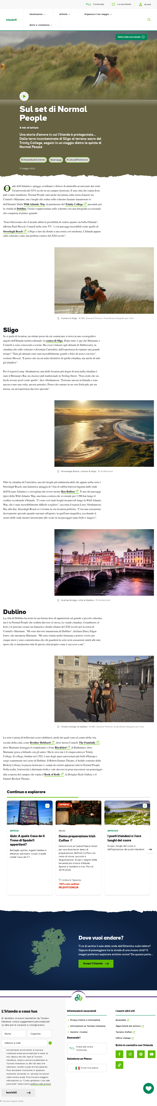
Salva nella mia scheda (129, 37)
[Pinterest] (141, 1054)
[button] (48, 805)
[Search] (147, 19)
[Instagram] (130, 1054)
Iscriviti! (11, 1092)
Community (98, 4)
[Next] (149, 849)
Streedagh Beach (13, 231)
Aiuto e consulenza (40, 25)
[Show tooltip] (50, 1043)
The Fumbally (87, 742)
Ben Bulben (68, 491)
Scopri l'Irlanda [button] (93, 963)
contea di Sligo (54, 340)
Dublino (21, 209)
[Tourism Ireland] (14, 19)
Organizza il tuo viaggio (96, 14)
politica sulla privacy (41, 1084)
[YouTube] (151, 1054)
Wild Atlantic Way (34, 204)
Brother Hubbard (40, 742)
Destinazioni (36, 14)
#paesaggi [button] (56, 160)
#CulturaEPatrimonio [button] (77, 160)
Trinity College (74, 204)
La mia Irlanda (124, 4)
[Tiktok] (119, 1065)
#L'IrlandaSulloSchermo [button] (33, 160)
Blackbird (61, 747)
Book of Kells (52, 774)
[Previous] (7, 849)
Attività (63, 14)
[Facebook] (119, 1054)
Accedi (147, 4)
